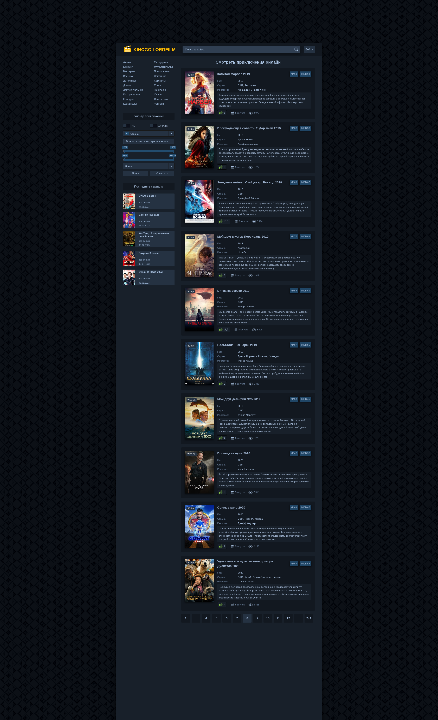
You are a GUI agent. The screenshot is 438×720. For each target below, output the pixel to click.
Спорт (157, 85)
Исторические (131, 94)
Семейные (160, 76)
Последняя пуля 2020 (233, 453)
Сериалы (160, 80)
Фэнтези (159, 103)
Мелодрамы (161, 62)
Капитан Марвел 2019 (233, 74)
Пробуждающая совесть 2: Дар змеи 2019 (249, 128)
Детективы (129, 80)
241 (308, 618)
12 (288, 618)
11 (278, 618)
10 (267, 618)
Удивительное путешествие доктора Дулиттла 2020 (245, 564)
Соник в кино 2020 (231, 507)
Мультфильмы (163, 66)
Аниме (127, 62)
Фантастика (161, 99)
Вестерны (129, 71)
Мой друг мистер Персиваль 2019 (242, 236)
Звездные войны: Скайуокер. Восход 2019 (249, 182)
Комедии (128, 99)
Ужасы (158, 94)
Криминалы (130, 103)
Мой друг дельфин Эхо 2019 (238, 399)
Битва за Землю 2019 (233, 290)
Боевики (128, 66)
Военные (128, 76)
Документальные (133, 89)
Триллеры (160, 89)
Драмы (127, 85)
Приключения (162, 71)
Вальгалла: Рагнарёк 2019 (237, 345)
